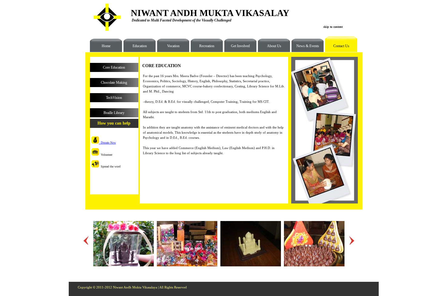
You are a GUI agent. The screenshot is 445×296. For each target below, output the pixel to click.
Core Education (114, 67)
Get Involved (240, 46)
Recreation (206, 46)
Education (140, 46)
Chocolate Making (114, 82)
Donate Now (107, 142)
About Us (274, 46)
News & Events (307, 46)
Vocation (173, 46)
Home (106, 46)
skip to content (333, 26)
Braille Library (114, 113)
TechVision (114, 98)
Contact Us (337, 48)
